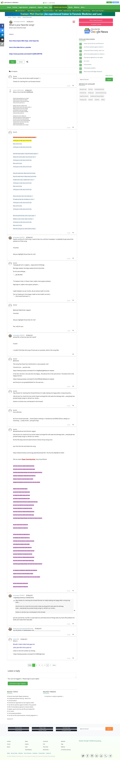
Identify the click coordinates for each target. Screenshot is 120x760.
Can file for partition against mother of (93, 47)
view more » (109, 75)
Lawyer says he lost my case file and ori (94, 43)
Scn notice (11, 711)
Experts (40, 7)
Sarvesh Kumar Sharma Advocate (20, 628)
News (46, 7)
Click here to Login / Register (18, 683)
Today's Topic (42, 728)
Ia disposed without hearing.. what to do (19, 698)
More (82, 7)
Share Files (45, 747)
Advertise (20, 753)
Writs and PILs (76, 11)
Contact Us (48, 753)
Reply (12, 62)
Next (54, 665)
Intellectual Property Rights (97, 96)
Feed (26, 747)
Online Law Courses (60, 7)
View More (9, 719)
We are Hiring (14, 753)
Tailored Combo (48, 11)
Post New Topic (66, 728)
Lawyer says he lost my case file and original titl (21, 709)
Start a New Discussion (96, 20)
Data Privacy (86, 11)
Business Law (83, 89)
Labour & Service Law (101, 92)
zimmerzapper (17, 21)
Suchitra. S (15, 90)
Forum (8, 744)
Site (46, 3)
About (8, 753)
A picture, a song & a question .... (55, 696)
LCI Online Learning (66, 749)
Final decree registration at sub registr (93, 57)
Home (9, 7)
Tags (62, 744)
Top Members (28, 749)
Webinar (76, 7)
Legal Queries (23, 7)
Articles (14, 7)
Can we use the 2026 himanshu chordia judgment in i (23, 715)
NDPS (60, 11)
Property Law (83, 99)
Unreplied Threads (96, 24)
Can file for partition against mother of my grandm (22, 705)
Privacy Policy (42, 753)
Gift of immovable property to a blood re (94, 54)
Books (70, 7)
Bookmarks (46, 749)
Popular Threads (42, 730)
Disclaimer (35, 753)
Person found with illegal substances (18, 696)
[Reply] (73, 85)
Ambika (14, 639)
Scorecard (45, 741)
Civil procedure (12, 700)
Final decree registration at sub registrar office (21, 702)
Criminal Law (83, 92)
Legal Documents (84, 96)
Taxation (90, 99)
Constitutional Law (99, 89)
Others (103, 99)
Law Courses (52, 3)
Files (50, 7)
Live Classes (21, 11)
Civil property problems (14, 713)
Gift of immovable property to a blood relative (20, 707)
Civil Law (90, 89)
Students (97, 99)
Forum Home (18, 728)
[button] (74, 22)
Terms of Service (27, 753)
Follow (21, 62)
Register (116, 2)
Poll (44, 744)
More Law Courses (97, 11)
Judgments (32, 7)
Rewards (63, 741)
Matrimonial (67, 11)
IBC (56, 11)
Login (109, 2)
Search (109, 79)
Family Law (91, 92)
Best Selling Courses (34, 11)
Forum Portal (18, 730)
